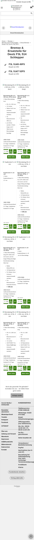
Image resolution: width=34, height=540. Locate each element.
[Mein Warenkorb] (31, 8)
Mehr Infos (11, 157)
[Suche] (31, 13)
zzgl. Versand (6, 147)
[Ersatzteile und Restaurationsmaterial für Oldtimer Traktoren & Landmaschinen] (17, 7)
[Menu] (2, 8)
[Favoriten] (15, 151)
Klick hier (20, 188)
